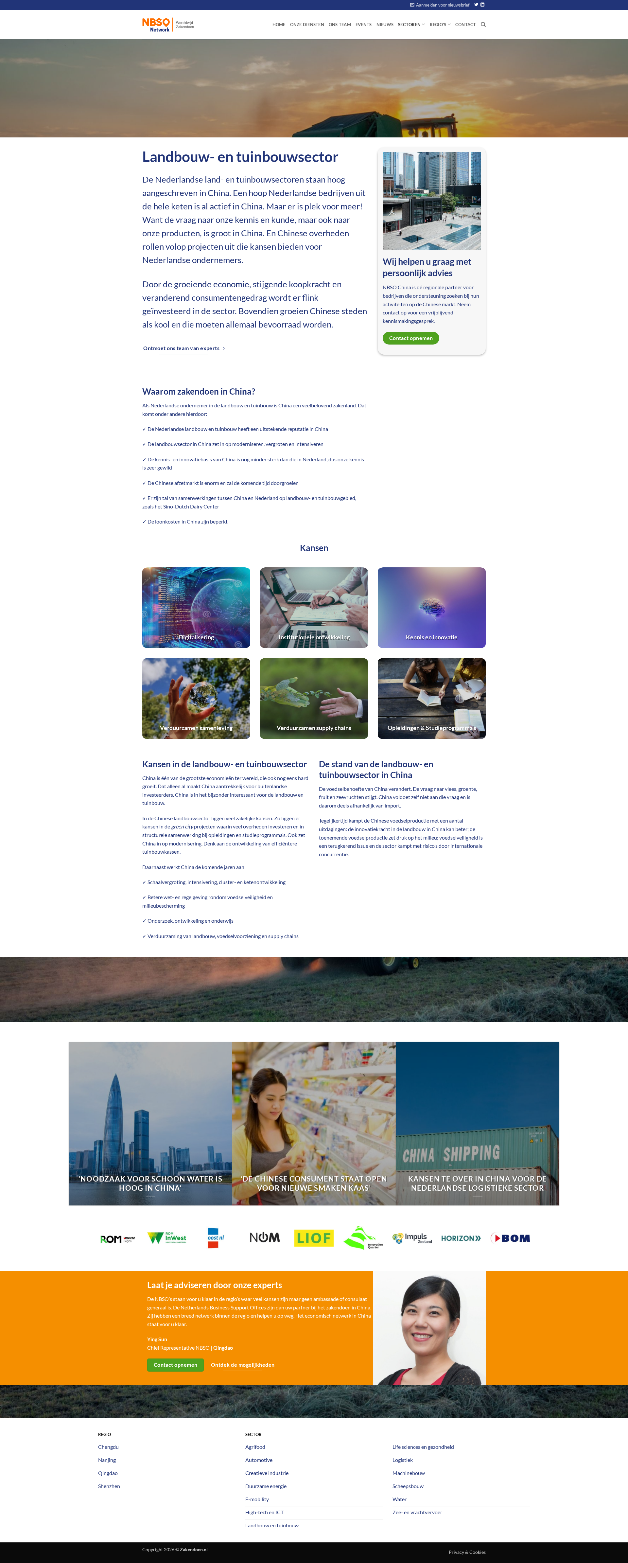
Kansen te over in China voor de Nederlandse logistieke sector (477, 1183)
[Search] (483, 24)
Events (364, 24)
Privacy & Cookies (467, 1552)
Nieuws (385, 24)
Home (279, 24)
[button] (439, 5)
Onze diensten (307, 24)
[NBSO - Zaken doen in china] (175, 24)
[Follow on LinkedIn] (482, 5)
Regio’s (438, 24)
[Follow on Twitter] (476, 5)
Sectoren (409, 24)
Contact (465, 24)
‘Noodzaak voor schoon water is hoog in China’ (150, 1183)
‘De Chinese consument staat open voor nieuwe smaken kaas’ (314, 1183)
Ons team (340, 24)
